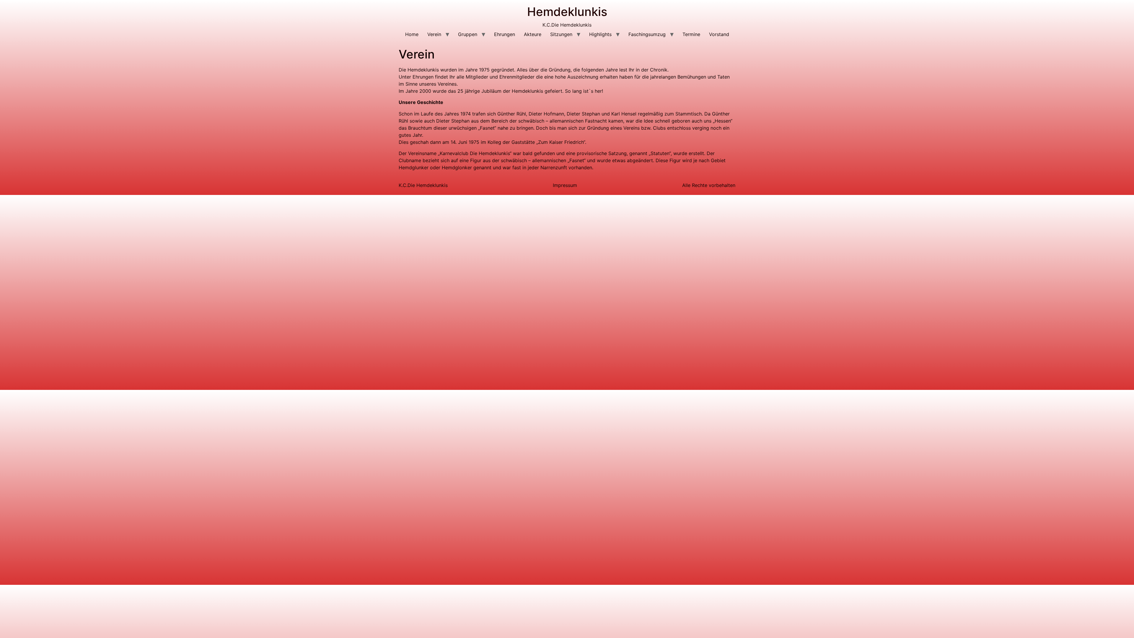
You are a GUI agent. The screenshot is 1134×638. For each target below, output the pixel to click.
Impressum (565, 185)
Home (411, 34)
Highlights (600, 34)
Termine (691, 34)
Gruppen (467, 34)
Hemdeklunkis (567, 11)
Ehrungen (504, 34)
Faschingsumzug (647, 34)
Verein (434, 34)
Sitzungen (561, 34)
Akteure (532, 34)
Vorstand (719, 34)
